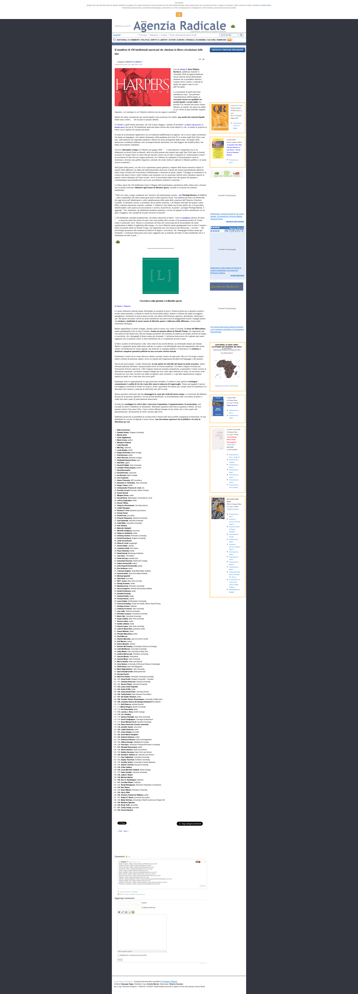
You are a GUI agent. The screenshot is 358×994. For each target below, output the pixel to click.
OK (179, 14)
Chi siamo (143, 35)
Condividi (116, 35)
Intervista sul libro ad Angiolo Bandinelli (234, 529)
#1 (119, 862)
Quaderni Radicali (170, 981)
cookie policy (266, 5)
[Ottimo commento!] (197, 862)
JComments (203, 963)
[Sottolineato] (126, 912)
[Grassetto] (119, 912)
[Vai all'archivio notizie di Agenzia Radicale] (227, 51)
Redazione (154, 35)
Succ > (126, 831)
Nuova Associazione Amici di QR (183, 35)
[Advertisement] (161, 837)
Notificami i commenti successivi (133, 955)
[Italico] (122, 912)
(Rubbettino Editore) (233, 509)
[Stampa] (203, 59)
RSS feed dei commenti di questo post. (132, 894)
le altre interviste (237, 275)
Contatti (164, 35)
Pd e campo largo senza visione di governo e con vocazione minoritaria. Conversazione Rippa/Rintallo (227, 329)
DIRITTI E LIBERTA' (134, 62)
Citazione (203, 886)
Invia (120, 959)
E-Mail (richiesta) (148, 908)
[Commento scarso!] (199, 862)
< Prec (120, 831)
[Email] (200, 59)
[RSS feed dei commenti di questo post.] (127, 857)
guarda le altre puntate (235, 221)
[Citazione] (129, 912)
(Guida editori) (231, 445)
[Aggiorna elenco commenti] (129, 857)
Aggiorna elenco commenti (128, 892)
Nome (144, 903)
